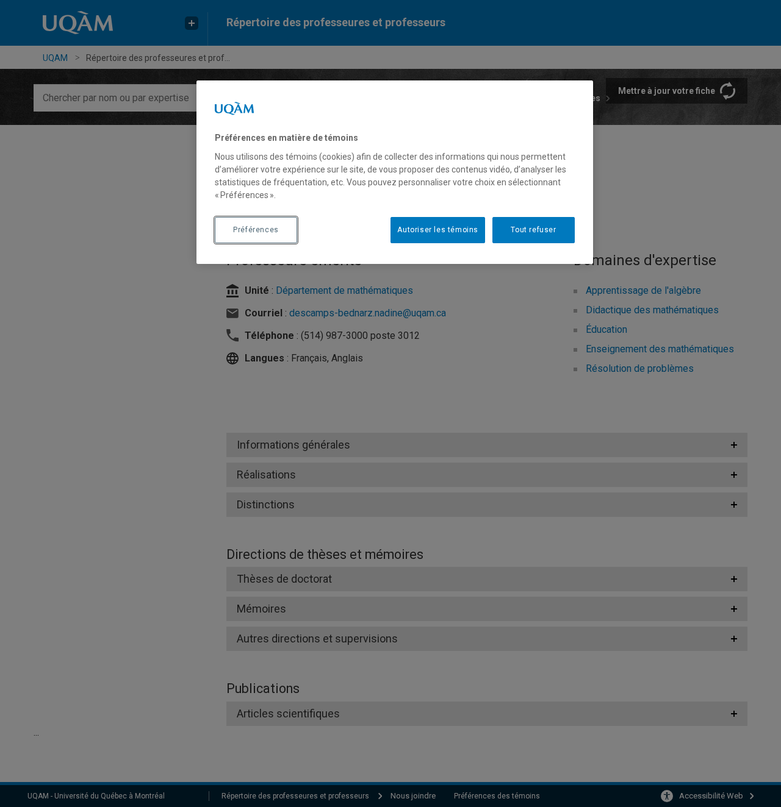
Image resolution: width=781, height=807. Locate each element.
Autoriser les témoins (437, 230)
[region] (394, 171)
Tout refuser (533, 230)
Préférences (256, 230)
